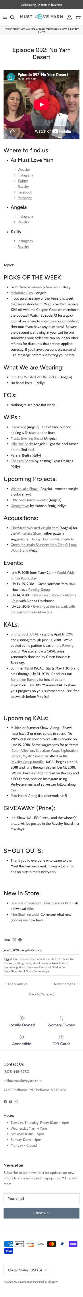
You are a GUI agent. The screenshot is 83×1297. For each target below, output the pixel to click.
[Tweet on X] (14, 939)
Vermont (39, 971)
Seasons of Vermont (39, 967)
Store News (10, 971)
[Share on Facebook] (20, 939)
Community (27, 959)
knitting (19, 963)
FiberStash (61, 959)
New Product (60, 963)
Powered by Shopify (45, 1281)
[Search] (14, 17)
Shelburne (58, 967)
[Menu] (5, 17)
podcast (20, 967)
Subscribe (41, 1213)
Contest (40, 959)
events (50, 959)
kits (6, 963)
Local (28, 963)
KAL (71, 959)
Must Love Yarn (42, 963)
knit (11, 963)
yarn (48, 971)
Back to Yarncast (41, 994)
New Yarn (9, 967)
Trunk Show (26, 971)
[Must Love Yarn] (41, 17)
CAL (15, 959)
